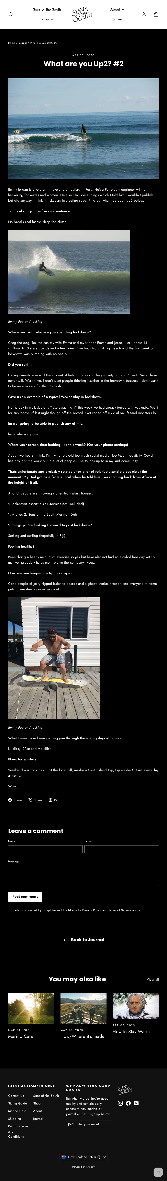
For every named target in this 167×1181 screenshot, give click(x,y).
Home (11, 43)
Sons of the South (47, 9)
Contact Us (16, 1095)
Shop (45, 19)
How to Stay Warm (131, 1031)
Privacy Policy (91, 910)
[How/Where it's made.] (83, 1008)
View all (153, 979)
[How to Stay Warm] (136, 1006)
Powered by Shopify (83, 1167)
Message (13, 861)
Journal (117, 19)
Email (88, 841)
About (115, 9)
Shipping (14, 1118)
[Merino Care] (31, 1008)
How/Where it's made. (83, 1036)
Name (12, 841)
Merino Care (20, 1036)
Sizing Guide (17, 1103)
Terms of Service (120, 910)
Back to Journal (87, 940)
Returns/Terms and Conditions (17, 1131)
